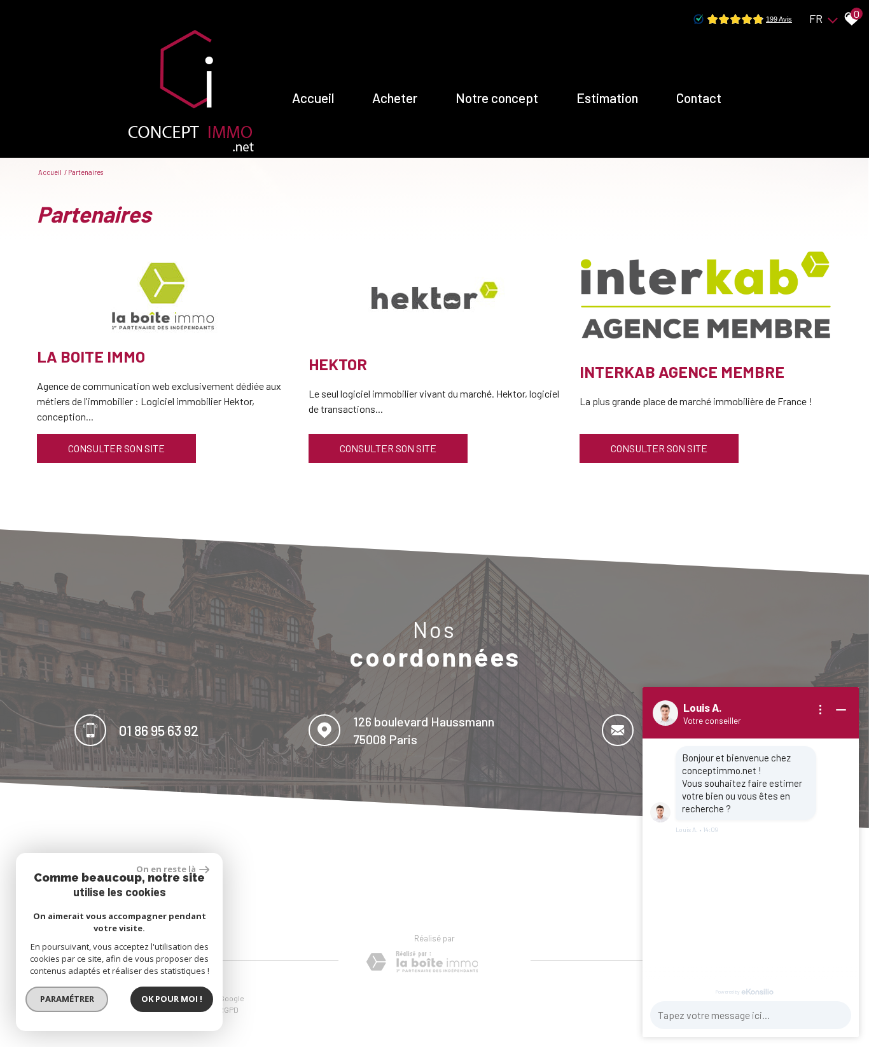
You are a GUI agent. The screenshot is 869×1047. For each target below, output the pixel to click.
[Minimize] (841, 710)
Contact (698, 98)
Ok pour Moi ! (171, 998)
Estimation (607, 98)
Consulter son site (116, 448)
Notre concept (496, 98)
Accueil (313, 98)
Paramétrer (67, 998)
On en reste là (166, 869)
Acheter (394, 98)
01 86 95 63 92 (158, 729)
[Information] (820, 710)
